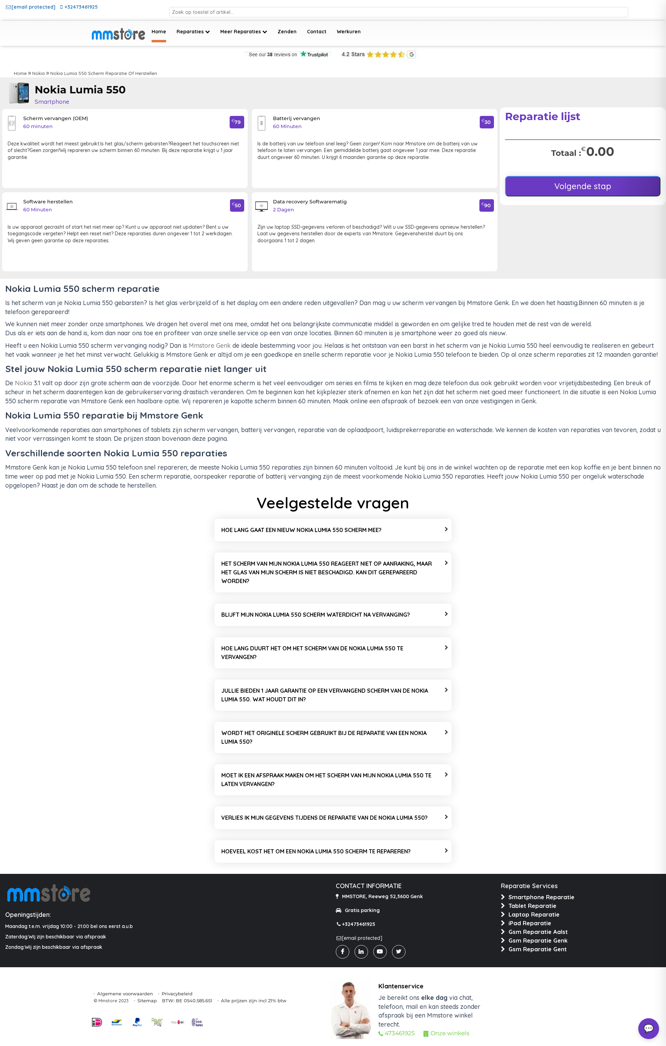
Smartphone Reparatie (541, 897)
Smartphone (52, 101)
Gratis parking (362, 910)
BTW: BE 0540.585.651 (187, 1000)
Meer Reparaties (241, 31)
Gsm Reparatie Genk (538, 940)
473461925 (400, 1033)
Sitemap (147, 1000)
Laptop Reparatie (534, 914)
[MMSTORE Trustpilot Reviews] (288, 54)
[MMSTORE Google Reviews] (377, 54)
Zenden (287, 31)
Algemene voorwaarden (125, 993)
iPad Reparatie (530, 923)
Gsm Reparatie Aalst (538, 931)
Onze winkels (449, 1033)
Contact (316, 31)
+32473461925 (81, 7)
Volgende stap (582, 186)
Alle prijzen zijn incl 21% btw (254, 1000)
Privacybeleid (177, 993)
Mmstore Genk (210, 345)
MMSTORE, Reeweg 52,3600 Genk (382, 896)
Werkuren (349, 31)
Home (159, 31)
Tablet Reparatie (532, 905)
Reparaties (191, 31)
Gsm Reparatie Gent (538, 949)
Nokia (38, 73)
